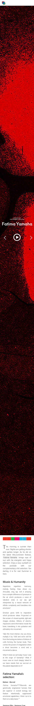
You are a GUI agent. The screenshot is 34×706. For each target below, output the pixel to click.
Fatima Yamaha (10, 557)
